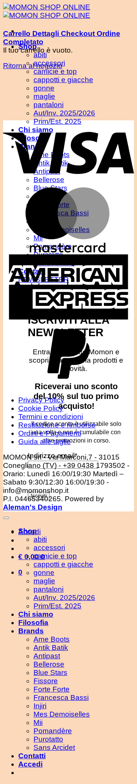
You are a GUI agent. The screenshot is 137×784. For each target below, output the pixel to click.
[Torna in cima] (6, 518)
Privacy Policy (41, 400)
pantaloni (48, 589)
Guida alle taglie (44, 442)
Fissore (45, 681)
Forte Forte (51, 689)
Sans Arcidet (54, 747)
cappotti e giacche (63, 564)
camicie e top (55, 71)
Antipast (46, 656)
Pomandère (52, 731)
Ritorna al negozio (32, 66)
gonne (43, 573)
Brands (31, 631)
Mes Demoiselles (61, 714)
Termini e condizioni (50, 417)
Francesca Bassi (61, 697)
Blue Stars (50, 672)
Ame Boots (51, 639)
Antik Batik (50, 648)
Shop (27, 531)
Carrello (17, 33)
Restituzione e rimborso (57, 425)
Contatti (32, 756)
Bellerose (48, 664)
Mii (38, 722)
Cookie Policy (40, 408)
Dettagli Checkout (64, 33)
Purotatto (48, 739)
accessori (49, 548)
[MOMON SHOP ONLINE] (46, 11)
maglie (44, 581)
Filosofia (33, 623)
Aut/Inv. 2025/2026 (64, 598)
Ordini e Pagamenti (49, 433)
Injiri (39, 706)
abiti (40, 55)
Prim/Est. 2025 (57, 606)
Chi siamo (35, 614)
